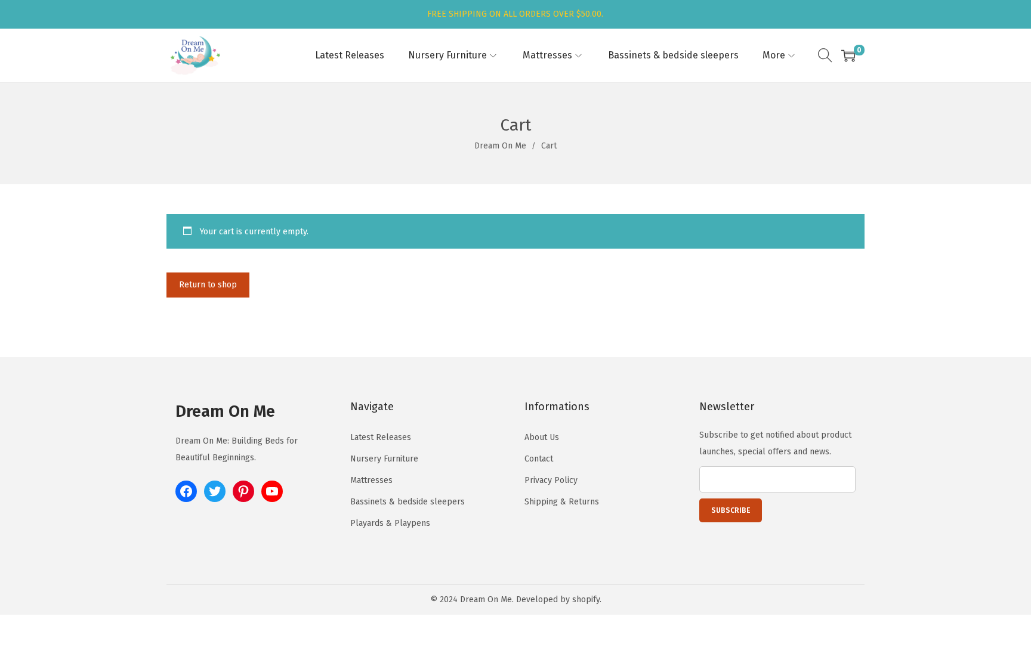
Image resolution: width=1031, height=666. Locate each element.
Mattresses (371, 480)
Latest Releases (380, 437)
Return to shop (208, 285)
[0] (848, 55)
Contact (538, 459)
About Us (541, 437)
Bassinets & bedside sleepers (407, 502)
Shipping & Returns (561, 502)
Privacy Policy (551, 480)
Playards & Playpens (390, 523)
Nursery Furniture (384, 459)
